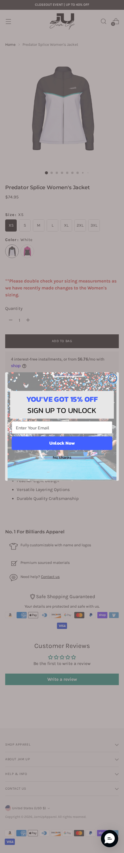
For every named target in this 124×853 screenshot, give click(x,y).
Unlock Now (62, 443)
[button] (109, 838)
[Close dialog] (112, 378)
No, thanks (62, 457)
